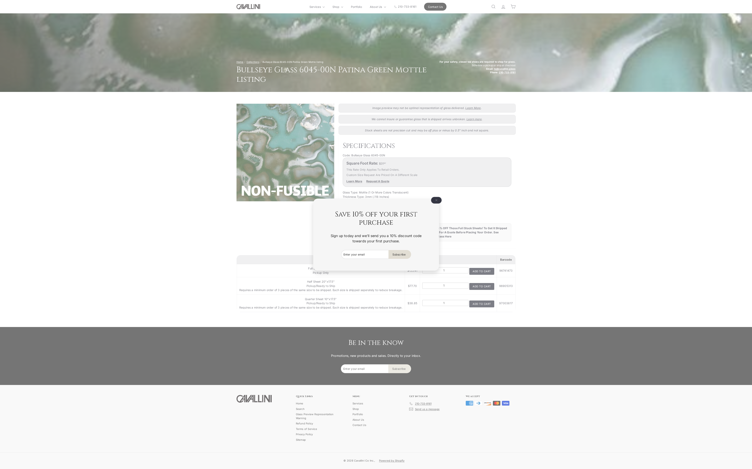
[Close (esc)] (436, 200)
